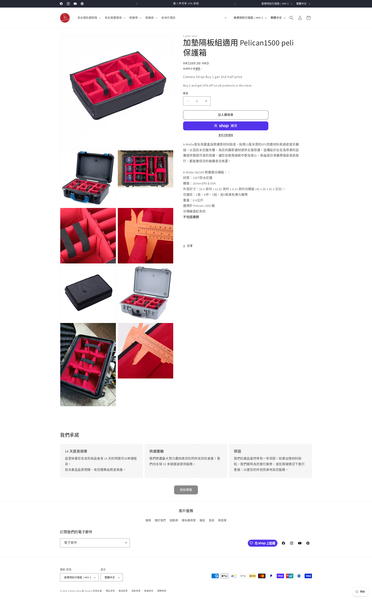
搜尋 (148, 520)
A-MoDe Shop (74, 591)
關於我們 (160, 520)
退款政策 (136, 591)
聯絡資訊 (148, 591)
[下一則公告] (235, 3)
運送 (202, 520)
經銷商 (174, 520)
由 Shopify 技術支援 (92, 591)
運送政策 (123, 591)
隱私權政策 (189, 520)
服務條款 (161, 591)
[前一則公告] (137, 3)
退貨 (211, 520)
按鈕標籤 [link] (186, 490)
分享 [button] (190, 246)
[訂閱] (125, 542)
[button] (88, 18)
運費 (197, 68)
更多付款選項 (226, 135)
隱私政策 (110, 591)
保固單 (222, 520)
